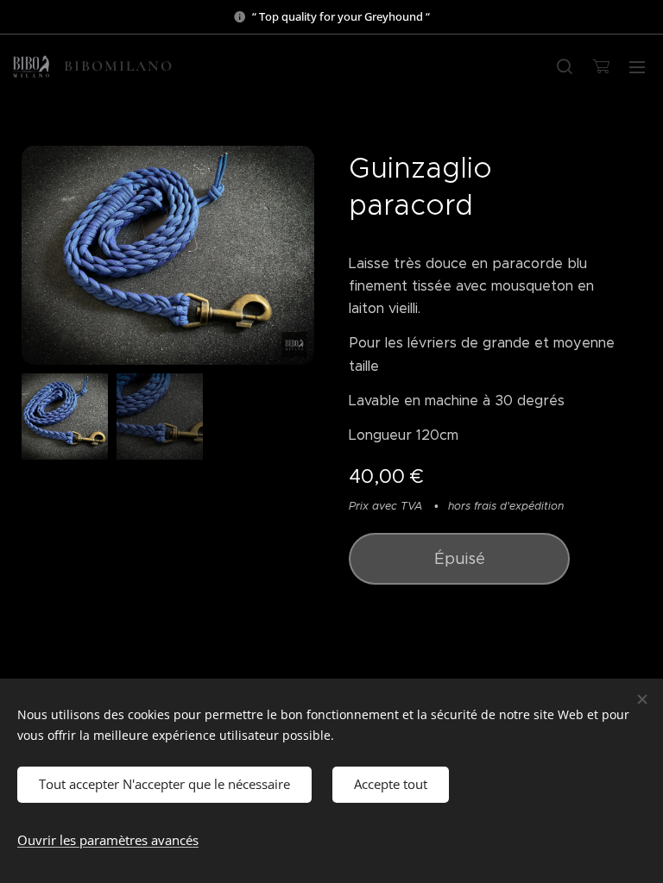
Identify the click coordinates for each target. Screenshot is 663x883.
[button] (564, 66)
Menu (637, 66)
